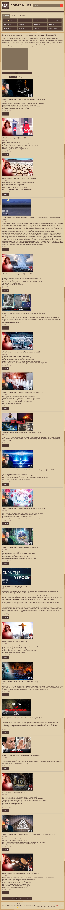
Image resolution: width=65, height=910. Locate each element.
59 (27, 73)
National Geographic (24, 20)
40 (16, 73)
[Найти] (61, 5)
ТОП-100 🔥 (8, 20)
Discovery (22, 28)
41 (20, 73)
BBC (36, 20)
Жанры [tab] (14, 16)
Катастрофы (7, 24)
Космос (36, 28)
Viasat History (53, 28)
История (52, 24)
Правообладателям (29, 905)
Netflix (21, 24)
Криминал (7, 28)
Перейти (5, 114)
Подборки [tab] (6, 16)
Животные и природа (55, 20)
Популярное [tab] (22, 16)
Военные (37, 24)
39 (12, 73)
